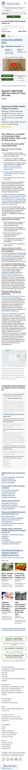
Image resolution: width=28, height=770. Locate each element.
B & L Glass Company (8, 516)
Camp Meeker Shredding (9, 505)
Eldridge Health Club (8, 495)
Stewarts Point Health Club (10, 490)
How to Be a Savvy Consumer (11, 690)
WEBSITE (22, 80)
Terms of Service (7, 743)
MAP (18, 80)
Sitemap (4, 674)
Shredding (5, 538)
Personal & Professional (9, 732)
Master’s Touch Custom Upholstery (13, 518)
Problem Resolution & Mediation (12, 692)
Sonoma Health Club (8, 494)
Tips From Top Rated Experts (11, 688)
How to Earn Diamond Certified (12, 719)
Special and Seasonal (9, 734)
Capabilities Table (21, 52)
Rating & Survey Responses (9, 50)
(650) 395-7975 (7, 75)
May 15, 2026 (6, 31)
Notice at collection (7, 768)
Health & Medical (7, 731)
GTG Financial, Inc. (7, 521)
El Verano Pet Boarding (9, 480)
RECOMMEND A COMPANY (14, 648)
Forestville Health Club (9, 492)
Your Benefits (6, 701)
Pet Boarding (6, 540)
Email (7, 79)
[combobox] (15, 10)
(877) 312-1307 (19, 755)
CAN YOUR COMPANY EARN (14, 656)
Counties (5, 676)
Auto (3, 729)
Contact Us (5, 711)
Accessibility (6, 748)
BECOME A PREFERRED (14, 639)
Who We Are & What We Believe (12, 709)
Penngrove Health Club (9, 497)
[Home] (3, 3)
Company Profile (9, 52)
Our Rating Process (8, 671)
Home (4, 727)
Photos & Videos (9, 53)
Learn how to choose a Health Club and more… (14, 85)
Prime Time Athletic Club (9, 204)
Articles (4, 694)
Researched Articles (20, 50)
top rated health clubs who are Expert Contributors (14, 173)
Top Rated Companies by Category (13, 669)
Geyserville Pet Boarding (9, 503)
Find (13, 16)
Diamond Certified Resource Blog (13, 687)
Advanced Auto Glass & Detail (11, 520)
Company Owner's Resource (11, 717)
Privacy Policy (6, 745)
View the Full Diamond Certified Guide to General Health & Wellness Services (14, 629)
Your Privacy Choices (11, 766)
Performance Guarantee (10, 702)
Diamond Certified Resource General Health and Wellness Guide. (13, 167)
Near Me (4, 673)
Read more (5, 29)
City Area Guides (7, 736)
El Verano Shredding (8, 482)
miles (10, 36)
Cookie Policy (6, 746)
